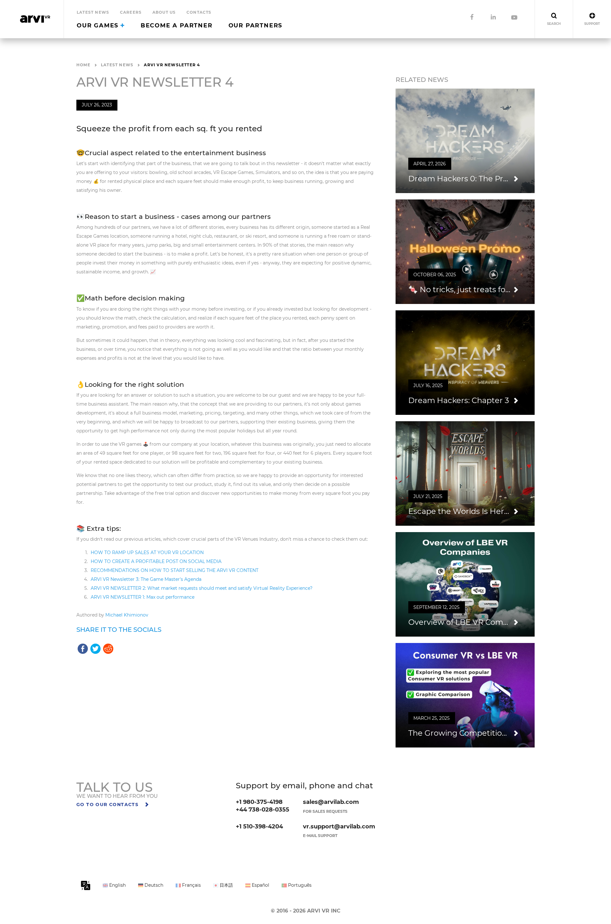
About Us (164, 12)
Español (259, 885)
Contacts (199, 12)
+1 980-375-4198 (259, 801)
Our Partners (255, 25)
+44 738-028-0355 (262, 809)
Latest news (93, 12)
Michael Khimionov (126, 615)
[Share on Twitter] (95, 648)
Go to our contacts (108, 804)
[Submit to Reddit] (108, 648)
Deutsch (153, 885)
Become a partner (177, 25)
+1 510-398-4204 (259, 826)
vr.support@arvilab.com (339, 826)
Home (83, 64)
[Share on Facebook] (83, 648)
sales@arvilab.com (331, 801)
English (117, 885)
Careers (131, 12)
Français (191, 885)
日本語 (225, 885)
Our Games (99, 25)
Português (299, 885)
